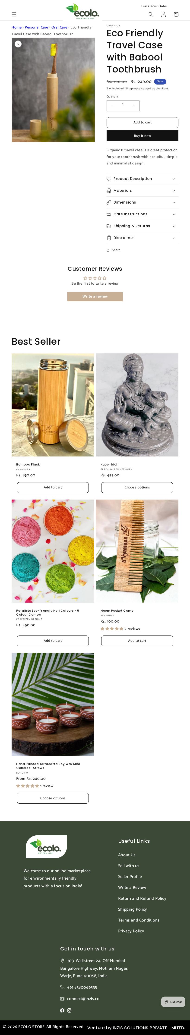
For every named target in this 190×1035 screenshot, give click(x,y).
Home (17, 27)
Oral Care (59, 27)
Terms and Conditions (139, 920)
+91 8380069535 (82, 987)
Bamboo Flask (28, 465)
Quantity (112, 96)
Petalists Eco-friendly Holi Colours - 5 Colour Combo (47, 613)
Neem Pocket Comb (117, 611)
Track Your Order (154, 6)
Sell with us (128, 865)
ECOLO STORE (31, 1027)
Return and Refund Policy (142, 898)
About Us (127, 855)
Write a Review (132, 887)
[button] (14, 14)
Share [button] (116, 250)
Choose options (137, 487)
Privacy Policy (131, 931)
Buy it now (142, 136)
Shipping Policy (132, 909)
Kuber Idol (109, 465)
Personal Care (36, 27)
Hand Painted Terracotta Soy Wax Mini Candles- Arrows (48, 766)
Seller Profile (130, 876)
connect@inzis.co (83, 999)
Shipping (131, 88)
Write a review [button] (95, 296)
